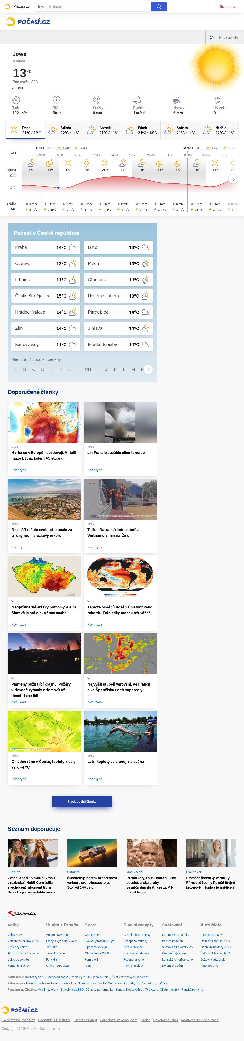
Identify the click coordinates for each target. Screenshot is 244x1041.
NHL (88, 965)
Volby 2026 (15, 934)
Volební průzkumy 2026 (23, 941)
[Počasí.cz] (28, 21)
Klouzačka (99, 983)
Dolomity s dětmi (173, 965)
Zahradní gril (149, 983)
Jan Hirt (51, 947)
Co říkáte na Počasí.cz (18, 1020)
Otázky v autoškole (213, 959)
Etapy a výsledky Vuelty (61, 941)
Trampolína (68, 983)
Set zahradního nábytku (123, 983)
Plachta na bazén (47, 983)
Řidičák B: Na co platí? (215, 953)
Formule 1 (91, 959)
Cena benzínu (101, 977)
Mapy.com (37, 977)
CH (88, 369)
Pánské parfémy (192, 989)
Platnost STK (209, 965)
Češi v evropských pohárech (130, 977)
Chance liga (93, 934)
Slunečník (84, 983)
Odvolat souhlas (165, 1020)
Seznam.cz (228, 7)
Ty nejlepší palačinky (136, 934)
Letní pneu (117, 989)
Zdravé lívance (133, 947)
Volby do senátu (18, 959)
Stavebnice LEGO (72, 989)
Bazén (30, 983)
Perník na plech (133, 965)
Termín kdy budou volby (23, 953)
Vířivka (164, 983)
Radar (145, 1020)
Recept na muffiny (135, 941)
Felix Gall (52, 959)
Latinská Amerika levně (177, 959)
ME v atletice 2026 (97, 953)
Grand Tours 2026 (58, 965)
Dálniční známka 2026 (215, 941)
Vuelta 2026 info (57, 934)
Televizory (151, 989)
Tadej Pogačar (55, 953)
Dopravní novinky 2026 (216, 947)
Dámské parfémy (97, 989)
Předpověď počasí (57, 977)
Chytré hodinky (170, 989)
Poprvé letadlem (173, 941)
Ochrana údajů (85, 1020)
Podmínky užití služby (54, 1020)
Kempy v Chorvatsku (175, 934)
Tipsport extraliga (96, 947)
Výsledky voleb (17, 947)
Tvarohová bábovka (136, 953)
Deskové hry (134, 989)
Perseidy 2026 (80, 977)
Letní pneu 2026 (211, 934)
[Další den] (233, 179)
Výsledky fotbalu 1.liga (99, 941)
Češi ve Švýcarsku (174, 953)
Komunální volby (19, 965)
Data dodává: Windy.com (118, 1020)
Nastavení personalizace (200, 1020)
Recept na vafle (133, 959)
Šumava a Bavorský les (177, 947)
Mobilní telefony (48, 989)
